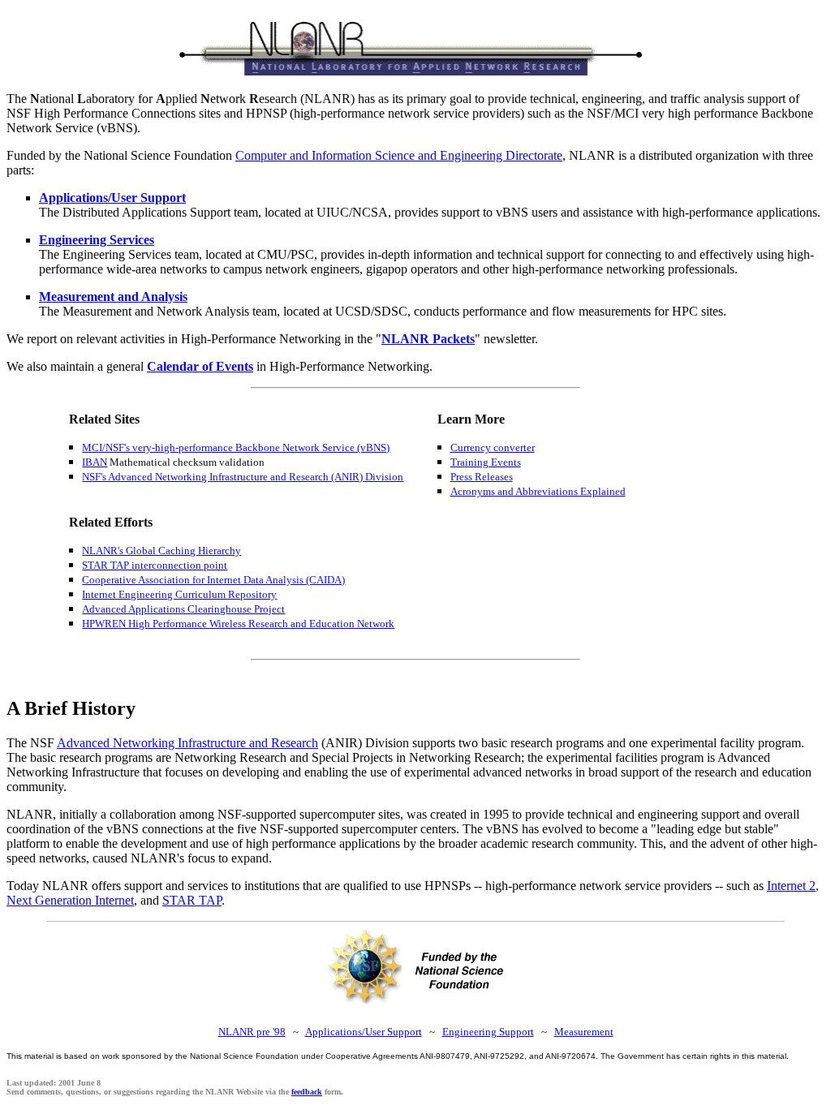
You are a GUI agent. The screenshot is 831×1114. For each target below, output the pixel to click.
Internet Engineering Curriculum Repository (179, 594)
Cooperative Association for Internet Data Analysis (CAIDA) (213, 580)
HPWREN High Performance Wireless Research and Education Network (238, 623)
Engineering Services (96, 240)
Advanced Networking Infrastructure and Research (187, 743)
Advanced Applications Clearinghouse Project (183, 609)
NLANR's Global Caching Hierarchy (161, 550)
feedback (306, 1091)
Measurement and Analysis (113, 296)
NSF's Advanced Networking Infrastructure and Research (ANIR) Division (242, 477)
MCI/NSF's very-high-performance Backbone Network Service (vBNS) (236, 447)
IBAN (94, 462)
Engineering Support (488, 1032)
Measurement (584, 1032)
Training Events (485, 462)
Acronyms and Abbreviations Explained (538, 491)
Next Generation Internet (70, 900)
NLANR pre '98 (252, 1032)
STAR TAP (192, 900)
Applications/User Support (112, 197)
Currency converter (492, 447)
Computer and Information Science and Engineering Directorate (398, 155)
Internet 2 (791, 885)
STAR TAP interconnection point (154, 565)
